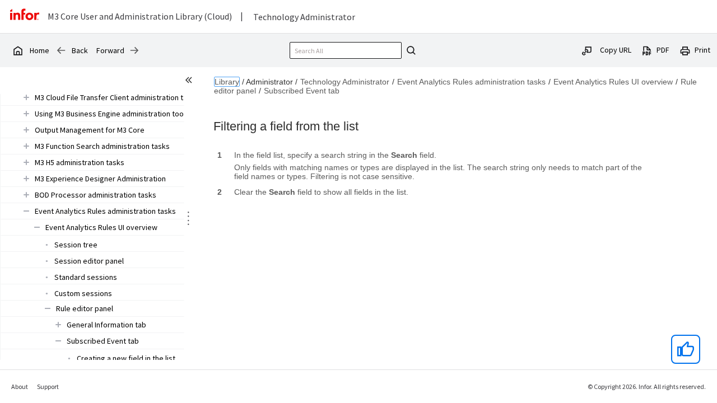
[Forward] (134, 50)
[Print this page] (685, 49)
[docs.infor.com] (17, 50)
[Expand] (26, 97)
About (19, 386)
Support (48, 386)
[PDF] (647, 49)
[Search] (409, 50)
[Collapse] (26, 211)
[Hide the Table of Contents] (190, 81)
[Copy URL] (587, 49)
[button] (116, 97)
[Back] (61, 50)
